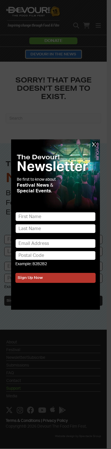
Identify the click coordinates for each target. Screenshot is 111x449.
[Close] (95, 143)
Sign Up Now (30, 277)
